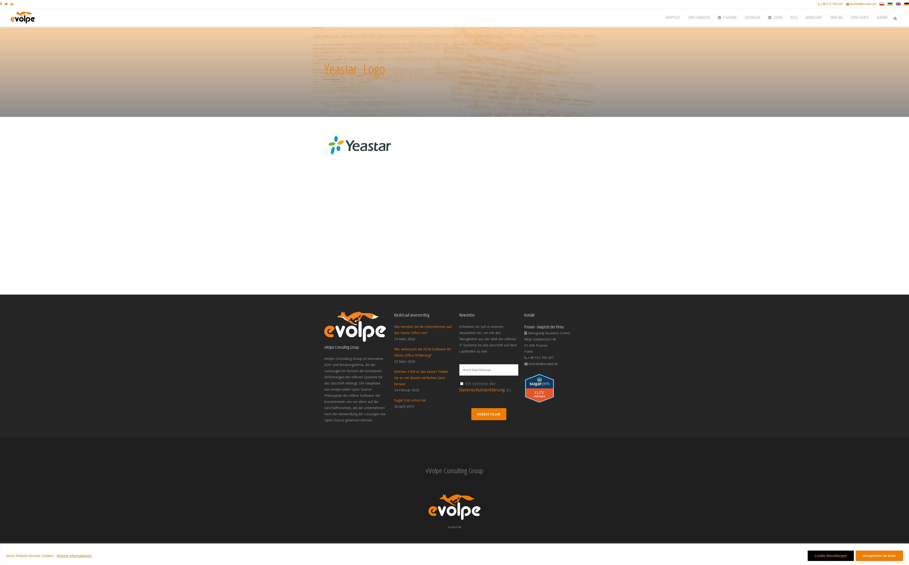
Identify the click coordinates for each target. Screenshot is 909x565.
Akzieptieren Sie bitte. (879, 555)
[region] (454, 554)
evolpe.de (454, 527)
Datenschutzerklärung (482, 390)
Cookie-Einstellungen (831, 555)
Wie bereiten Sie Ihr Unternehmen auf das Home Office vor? (423, 329)
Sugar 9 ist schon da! (410, 400)
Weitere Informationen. (74, 555)
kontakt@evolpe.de (863, 4)
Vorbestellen (488, 414)
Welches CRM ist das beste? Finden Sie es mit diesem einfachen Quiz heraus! (421, 377)
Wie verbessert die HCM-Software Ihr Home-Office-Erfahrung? (422, 352)
